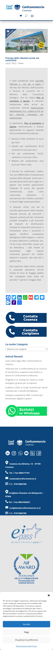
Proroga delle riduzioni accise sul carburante (22, 59)
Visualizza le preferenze (26, 639)
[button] (48, 595)
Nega (26, 632)
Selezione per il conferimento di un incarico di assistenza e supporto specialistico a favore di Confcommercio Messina (26, 372)
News (21, 63)
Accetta (26, 624)
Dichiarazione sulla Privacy (26, 646)
